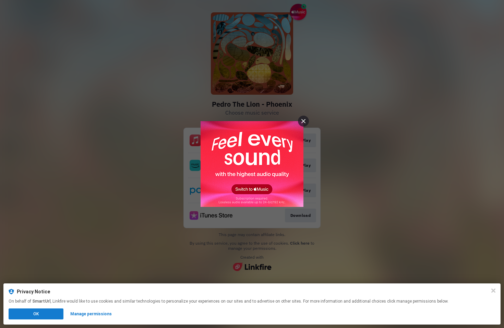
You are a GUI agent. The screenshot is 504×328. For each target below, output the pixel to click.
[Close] (493, 290)
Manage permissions (91, 314)
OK (36, 314)
